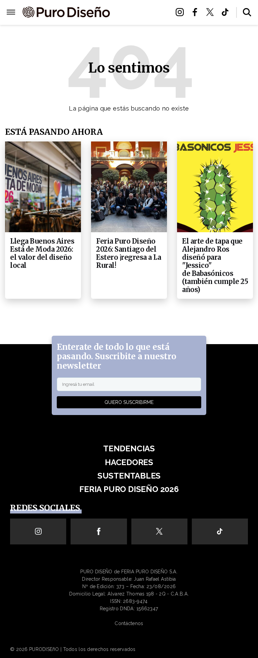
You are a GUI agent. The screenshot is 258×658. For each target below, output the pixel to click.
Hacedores (140, 12)
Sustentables (140, 20)
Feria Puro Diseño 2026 (141, 32)
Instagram (181, 12)
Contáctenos (129, 623)
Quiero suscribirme (129, 402)
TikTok (226, 12)
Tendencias (129, 448)
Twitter (211, 12)
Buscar (247, 12)
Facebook (196, 12)
